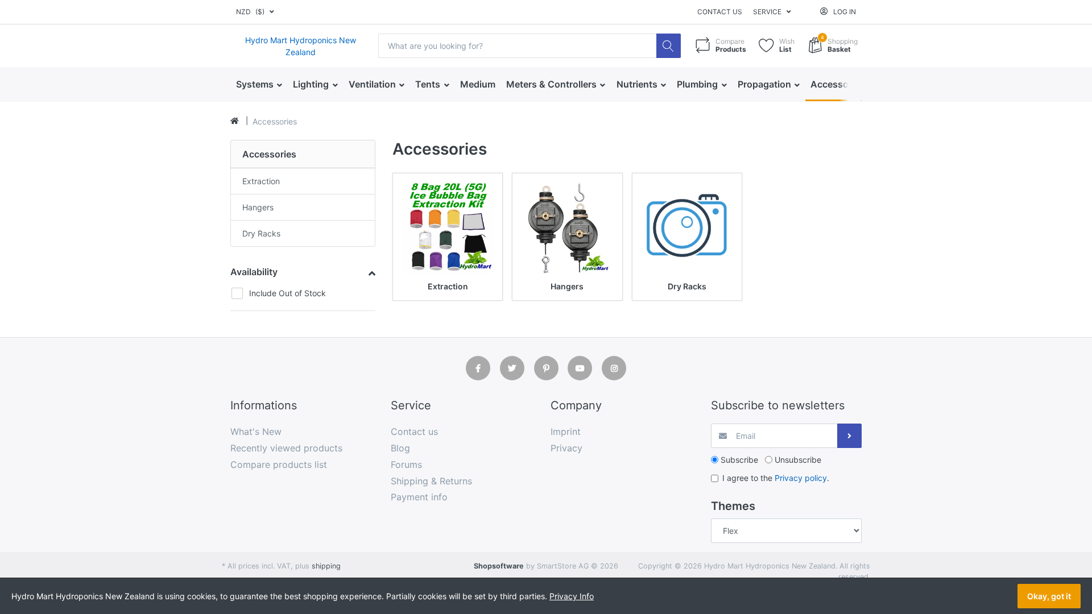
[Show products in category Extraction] (448, 228)
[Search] (668, 46)
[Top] (234, 121)
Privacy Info (571, 596)
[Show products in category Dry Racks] (687, 228)
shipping (326, 566)
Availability (254, 271)
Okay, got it (1049, 596)
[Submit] (849, 436)
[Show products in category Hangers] (567, 228)
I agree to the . (775, 478)
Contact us (719, 11)
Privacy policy (801, 478)
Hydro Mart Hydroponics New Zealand (300, 46)
